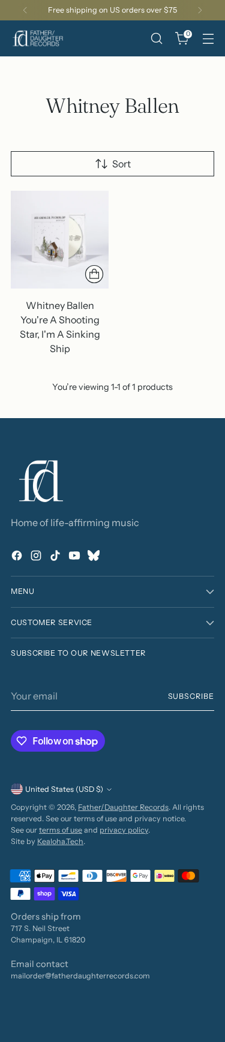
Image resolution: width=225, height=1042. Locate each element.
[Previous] (25, 10)
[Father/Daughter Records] (38, 38)
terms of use (60, 829)
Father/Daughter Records (123, 807)
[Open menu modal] (208, 38)
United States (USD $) (64, 789)
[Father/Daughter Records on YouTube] (75, 557)
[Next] (200, 10)
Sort (121, 164)
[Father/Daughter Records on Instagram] (37, 557)
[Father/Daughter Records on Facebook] (18, 557)
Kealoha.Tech (60, 841)
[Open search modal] (156, 38)
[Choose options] (94, 274)
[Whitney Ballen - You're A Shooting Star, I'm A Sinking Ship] (60, 240)
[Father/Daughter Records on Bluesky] (95, 557)
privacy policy (124, 829)
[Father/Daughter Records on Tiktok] (56, 557)
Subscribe (191, 696)
